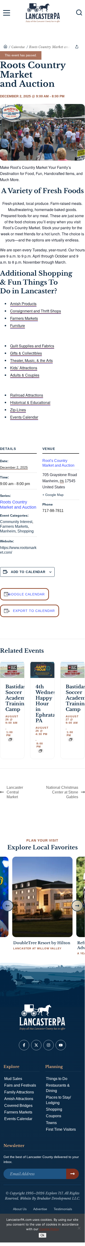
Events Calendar (24, 417)
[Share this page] (76, 46)
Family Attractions (19, 1092)
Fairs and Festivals (20, 1085)
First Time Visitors (61, 1129)
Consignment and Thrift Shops (35, 311)
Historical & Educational (30, 402)
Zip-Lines (18, 409)
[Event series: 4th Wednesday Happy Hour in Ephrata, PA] (40, 750)
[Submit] (72, 1174)
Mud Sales (13, 1079)
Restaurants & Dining (58, 1087)
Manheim (8, 531)
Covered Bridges (18, 1106)
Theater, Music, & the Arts (31, 360)
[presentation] (12, 670)
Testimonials (63, 1209)
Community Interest (16, 522)
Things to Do (56, 1079)
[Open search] (79, 12)
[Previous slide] (7, 905)
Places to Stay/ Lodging (58, 1100)
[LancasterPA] (5, 47)
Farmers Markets (24, 318)
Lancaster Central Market (15, 792)
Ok (42, 1235)
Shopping (25, 531)
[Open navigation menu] (6, 14)
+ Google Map (53, 495)
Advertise (40, 1209)
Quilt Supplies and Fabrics (32, 346)
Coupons (53, 1116)
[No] (79, 1228)
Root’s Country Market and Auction (58, 463)
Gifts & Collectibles (26, 353)
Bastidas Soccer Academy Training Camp (16, 698)
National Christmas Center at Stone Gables (62, 792)
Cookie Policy (49, 1229)
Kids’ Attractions (23, 367)
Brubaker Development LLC (58, 1198)
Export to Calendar (34, 611)
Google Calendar (26, 594)
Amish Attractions (18, 1099)
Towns (51, 1123)
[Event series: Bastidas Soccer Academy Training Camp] (10, 739)
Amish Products (23, 303)
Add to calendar (28, 572)
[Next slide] (77, 905)
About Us (20, 1209)
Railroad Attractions (26, 395)
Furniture (17, 325)
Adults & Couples (24, 375)
